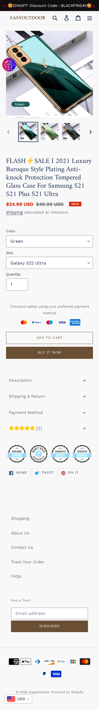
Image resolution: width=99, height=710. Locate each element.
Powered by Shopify (67, 692)
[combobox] (18, 699)
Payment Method (26, 412)
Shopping (20, 518)
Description (20, 380)
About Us (20, 533)
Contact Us (22, 547)
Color (10, 231)
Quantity (13, 274)
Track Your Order (27, 561)
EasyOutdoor (39, 692)
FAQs (16, 576)
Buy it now (49, 352)
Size (9, 253)
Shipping (14, 212)
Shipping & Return (27, 396)
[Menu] (89, 18)
